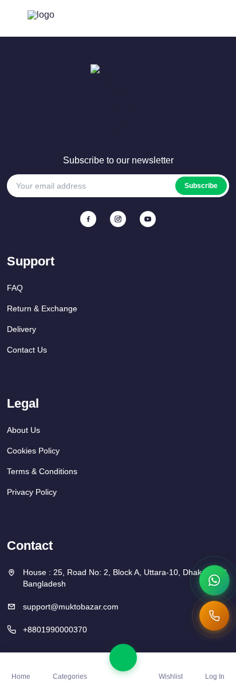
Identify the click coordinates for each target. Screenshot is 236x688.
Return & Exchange (42, 308)
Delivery (21, 329)
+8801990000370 (55, 629)
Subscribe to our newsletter (118, 160)
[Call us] (214, 616)
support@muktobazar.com (71, 606)
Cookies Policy (33, 450)
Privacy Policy (32, 492)
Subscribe (201, 186)
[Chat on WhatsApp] (214, 580)
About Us (23, 430)
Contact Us (27, 349)
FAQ (15, 287)
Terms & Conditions (42, 471)
